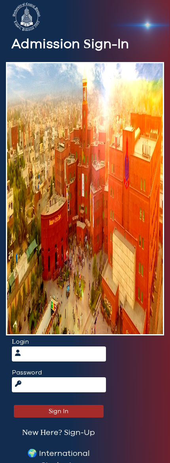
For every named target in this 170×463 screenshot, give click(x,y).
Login (20, 342)
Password (27, 372)
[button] (59, 432)
